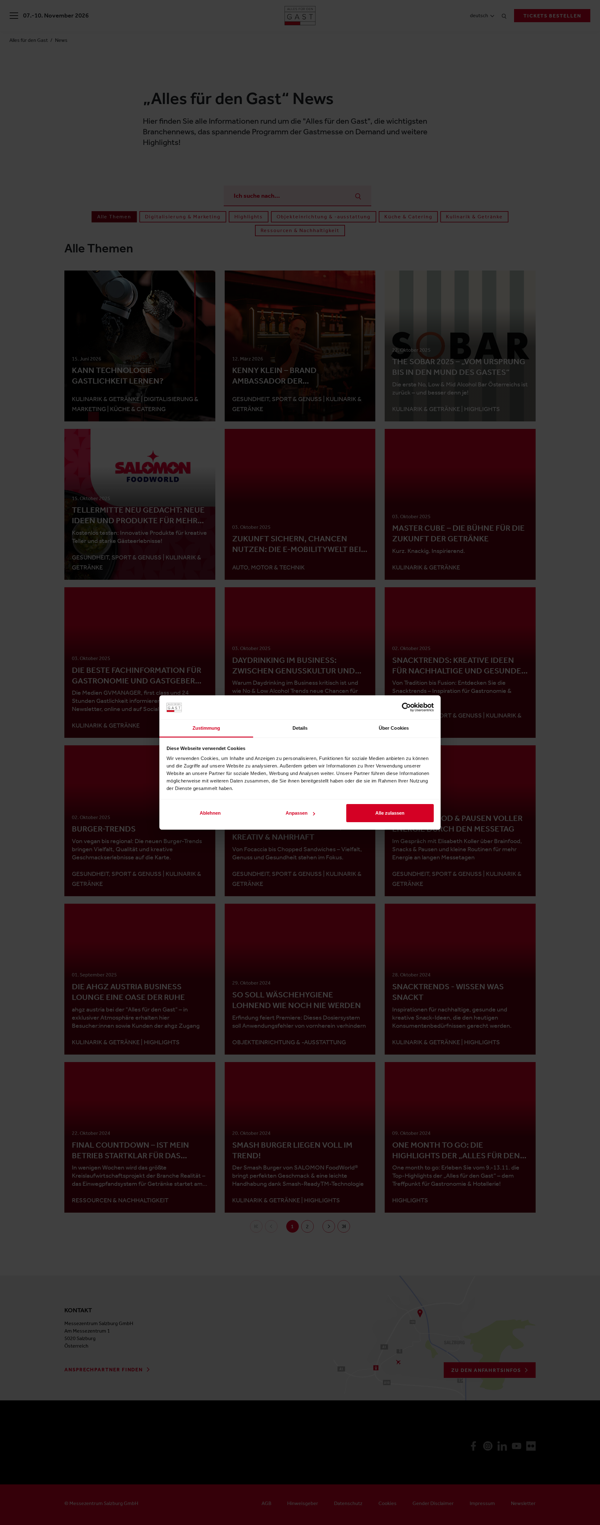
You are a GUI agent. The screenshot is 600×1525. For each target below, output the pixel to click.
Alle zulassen (389, 813)
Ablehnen (210, 813)
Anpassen (297, 813)
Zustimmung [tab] (206, 728)
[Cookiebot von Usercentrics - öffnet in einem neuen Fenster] (406, 707)
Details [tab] (300, 728)
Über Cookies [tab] (394, 728)
